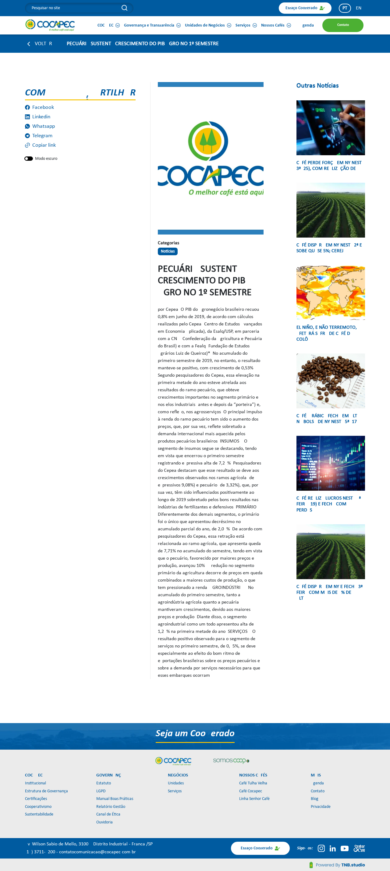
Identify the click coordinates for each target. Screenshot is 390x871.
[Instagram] (321, 848)
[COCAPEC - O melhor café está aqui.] (50, 25)
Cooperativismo (38, 807)
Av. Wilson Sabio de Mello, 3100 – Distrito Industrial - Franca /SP (89, 844)
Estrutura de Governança (46, 791)
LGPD (101, 791)
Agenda (317, 783)
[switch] (28, 158)
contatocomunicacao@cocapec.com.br (97, 852)
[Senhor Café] (359, 848)
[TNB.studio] (337, 864)
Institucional (35, 783)
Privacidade (321, 807)
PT (344, 8)
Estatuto (103, 783)
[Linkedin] (333, 848)
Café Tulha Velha (253, 783)
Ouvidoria (104, 822)
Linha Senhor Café (254, 799)
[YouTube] (345, 848)
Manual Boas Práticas (114, 799)
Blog (314, 799)
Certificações (36, 799)
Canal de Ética (108, 814)
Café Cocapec (250, 791)
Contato (317, 791)
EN (358, 8)
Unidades (176, 783)
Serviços (175, 791)
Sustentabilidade (39, 814)
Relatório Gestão (110, 807)
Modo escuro (46, 158)
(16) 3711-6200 (40, 852)
